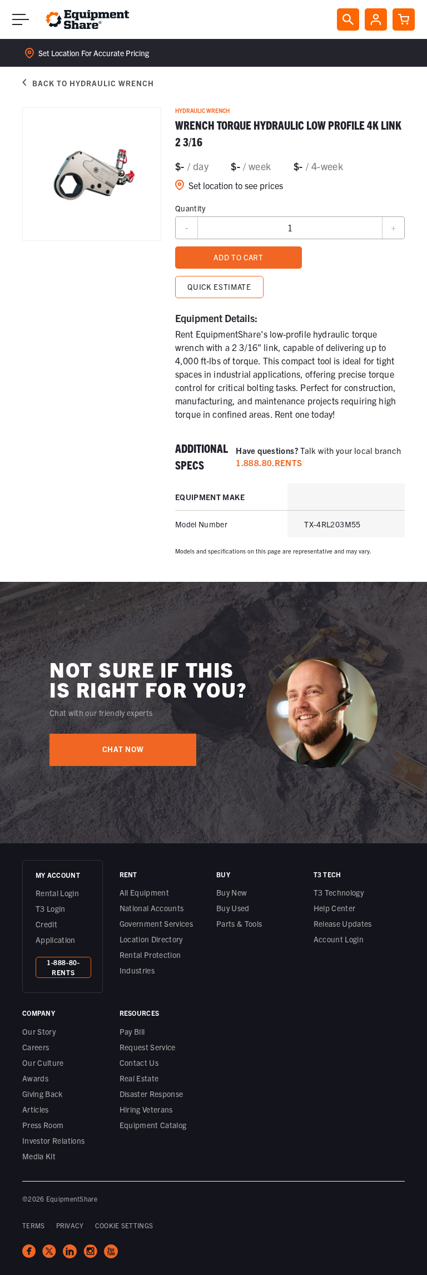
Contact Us (139, 1062)
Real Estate (139, 1078)
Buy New (231, 892)
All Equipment (145, 892)
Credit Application (56, 932)
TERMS (33, 1225)
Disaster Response (151, 1094)
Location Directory (151, 939)
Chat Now (122, 749)
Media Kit (39, 1156)
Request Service (148, 1047)
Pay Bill (132, 1031)
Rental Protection (150, 955)
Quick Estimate (219, 286)
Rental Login (57, 893)
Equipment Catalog (153, 1125)
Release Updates (343, 923)
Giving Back (42, 1094)
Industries (137, 970)
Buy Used (233, 908)
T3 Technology (339, 892)
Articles (35, 1109)
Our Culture (43, 1062)
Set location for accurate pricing (93, 53)
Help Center (335, 908)
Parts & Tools (239, 923)
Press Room (43, 1125)
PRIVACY (70, 1225)
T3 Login (51, 908)
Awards (35, 1078)
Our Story (39, 1031)
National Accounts (152, 908)
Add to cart (238, 257)
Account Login (339, 939)
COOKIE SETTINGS (124, 1225)
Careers (35, 1047)
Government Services (156, 923)
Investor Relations (53, 1140)
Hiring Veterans (146, 1109)
